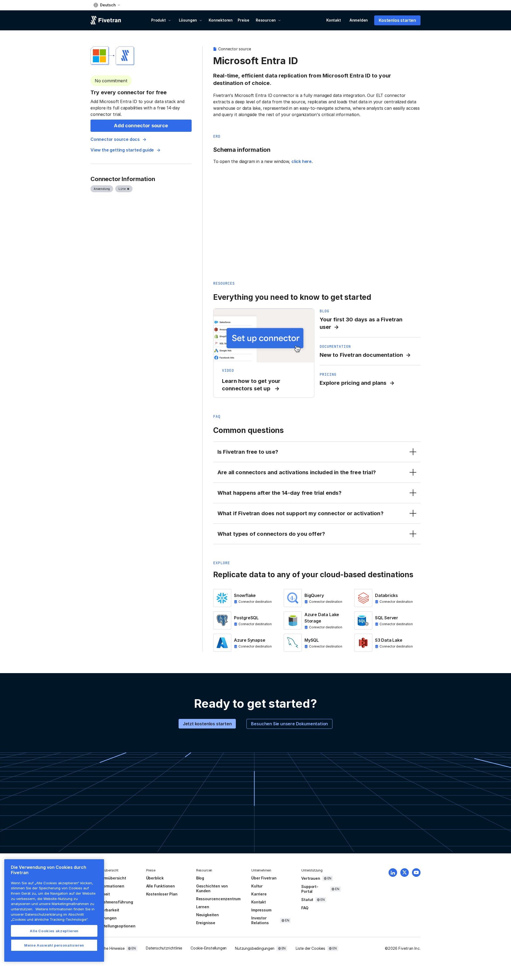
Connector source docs (115, 139)
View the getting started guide (122, 150)
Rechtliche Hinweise (107, 948)
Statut (307, 899)
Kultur (257, 886)
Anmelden (358, 20)
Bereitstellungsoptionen (112, 926)
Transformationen (107, 886)
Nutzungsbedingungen (254, 948)
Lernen (202, 906)
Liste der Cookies (310, 948)
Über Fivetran (264, 878)
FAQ (304, 908)
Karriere (258, 894)
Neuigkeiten (207, 914)
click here (301, 161)
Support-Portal (309, 889)
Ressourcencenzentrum (218, 899)
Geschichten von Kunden (212, 888)
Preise (243, 20)
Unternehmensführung (111, 902)
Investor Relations (260, 920)
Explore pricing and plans (353, 383)
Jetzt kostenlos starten (207, 723)
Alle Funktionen (160, 886)
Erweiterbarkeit (104, 910)
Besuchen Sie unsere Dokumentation (289, 723)
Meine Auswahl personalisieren (54, 945)
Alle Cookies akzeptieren (54, 931)
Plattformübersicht (108, 878)
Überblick (155, 878)
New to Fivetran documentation (361, 355)
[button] (106, 5)
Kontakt (333, 20)
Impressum (261, 910)
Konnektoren (221, 20)
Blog (200, 878)
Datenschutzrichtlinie (164, 948)
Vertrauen (310, 878)
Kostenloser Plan (162, 894)
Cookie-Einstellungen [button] (208, 948)
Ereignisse (205, 922)
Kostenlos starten (397, 20)
